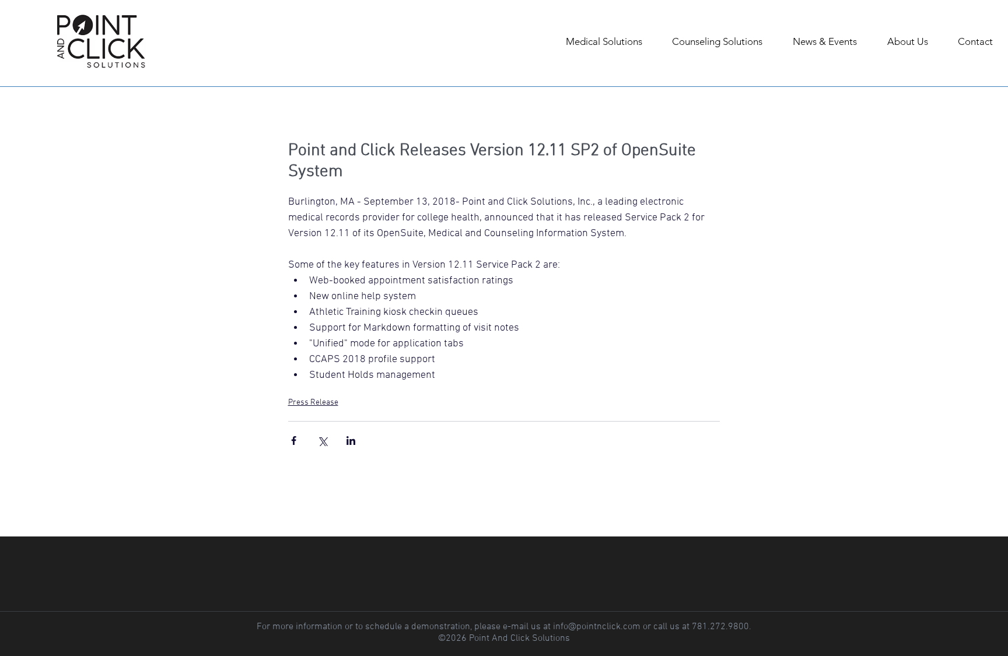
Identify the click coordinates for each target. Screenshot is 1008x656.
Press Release (313, 403)
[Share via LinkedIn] (350, 440)
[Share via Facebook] (293, 440)
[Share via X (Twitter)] (322, 440)
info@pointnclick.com (596, 627)
